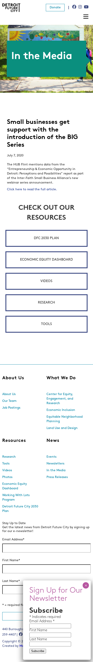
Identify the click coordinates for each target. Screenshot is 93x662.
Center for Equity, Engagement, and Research (59, 399)
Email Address (13, 539)
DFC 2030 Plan (46, 238)
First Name (11, 560)
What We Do (61, 378)
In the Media (55, 470)
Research (46, 302)
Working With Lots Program (16, 498)
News (52, 440)
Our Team (9, 401)
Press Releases (57, 477)
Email (34, 621)
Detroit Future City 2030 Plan (20, 509)
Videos (46, 281)
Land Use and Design (62, 428)
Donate (55, 7)
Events (51, 457)
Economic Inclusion (60, 410)
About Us (13, 378)
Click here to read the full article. (32, 189)
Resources (14, 440)
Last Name (11, 581)
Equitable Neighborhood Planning (64, 419)
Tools (46, 324)
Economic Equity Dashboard (46, 260)
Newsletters (55, 463)
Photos (7, 477)
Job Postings (11, 408)
